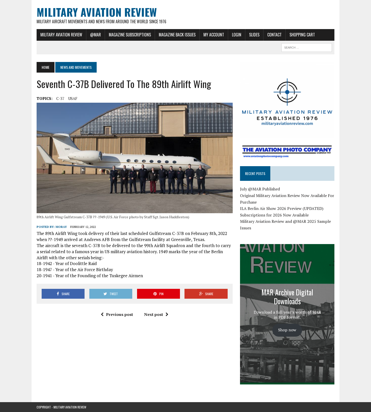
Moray (61, 227)
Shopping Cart (302, 35)
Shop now (287, 330)
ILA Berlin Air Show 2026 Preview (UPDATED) (281, 208)
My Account (213, 35)
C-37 (60, 98)
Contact (274, 35)
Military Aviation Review (61, 35)
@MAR (95, 35)
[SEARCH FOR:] (306, 47)
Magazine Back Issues (177, 35)
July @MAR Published (260, 189)
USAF (72, 98)
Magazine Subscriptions (130, 35)
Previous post (119, 314)
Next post (153, 314)
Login (236, 35)
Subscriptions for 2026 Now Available (274, 215)
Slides (254, 35)
